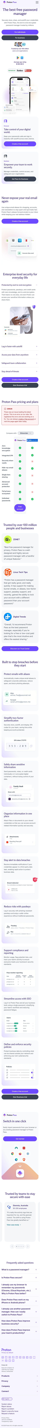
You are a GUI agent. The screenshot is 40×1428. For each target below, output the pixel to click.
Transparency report (7, 1421)
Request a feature (8, 1413)
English (6, 1399)
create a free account (26, 419)
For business (20, 38)
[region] (20, 1225)
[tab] (16, 1246)
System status (7, 1404)
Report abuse (6, 1406)
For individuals (20, 32)
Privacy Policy (5, 1418)
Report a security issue (10, 1411)
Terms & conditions (7, 1419)
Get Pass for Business (20, 179)
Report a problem (8, 1409)
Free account (20, 508)
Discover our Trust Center (20, 649)
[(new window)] (3, 1357)
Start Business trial (20, 385)
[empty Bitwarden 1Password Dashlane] (26, 433)
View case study (13, 1225)
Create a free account (20, 144)
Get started (20, 1139)
